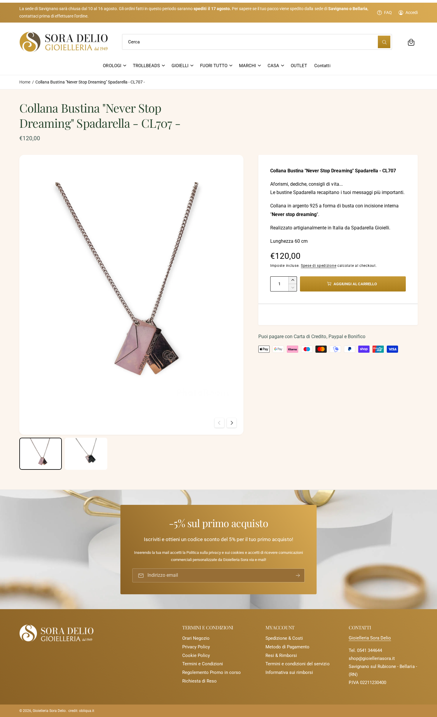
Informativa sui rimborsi (289, 672)
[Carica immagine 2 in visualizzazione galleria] (86, 453)
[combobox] (257, 42)
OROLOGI (112, 65)
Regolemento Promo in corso (211, 672)
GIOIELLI (180, 65)
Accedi (411, 12)
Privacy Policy (196, 647)
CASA (273, 65)
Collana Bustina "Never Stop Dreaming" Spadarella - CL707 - (90, 82)
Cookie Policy (196, 655)
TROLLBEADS (146, 65)
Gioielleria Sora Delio (370, 638)
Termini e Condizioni (202, 663)
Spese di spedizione (318, 266)
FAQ (388, 12)
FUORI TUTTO (213, 65)
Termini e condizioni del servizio (297, 663)
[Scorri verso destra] (231, 423)
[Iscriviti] (297, 575)
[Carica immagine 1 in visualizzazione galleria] (40, 453)
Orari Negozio (196, 638)
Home (24, 82)
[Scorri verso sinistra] (219, 423)
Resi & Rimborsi (281, 655)
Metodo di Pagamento (287, 647)
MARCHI (247, 65)
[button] (411, 42)
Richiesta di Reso (199, 681)
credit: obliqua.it (81, 711)
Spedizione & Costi (284, 638)
